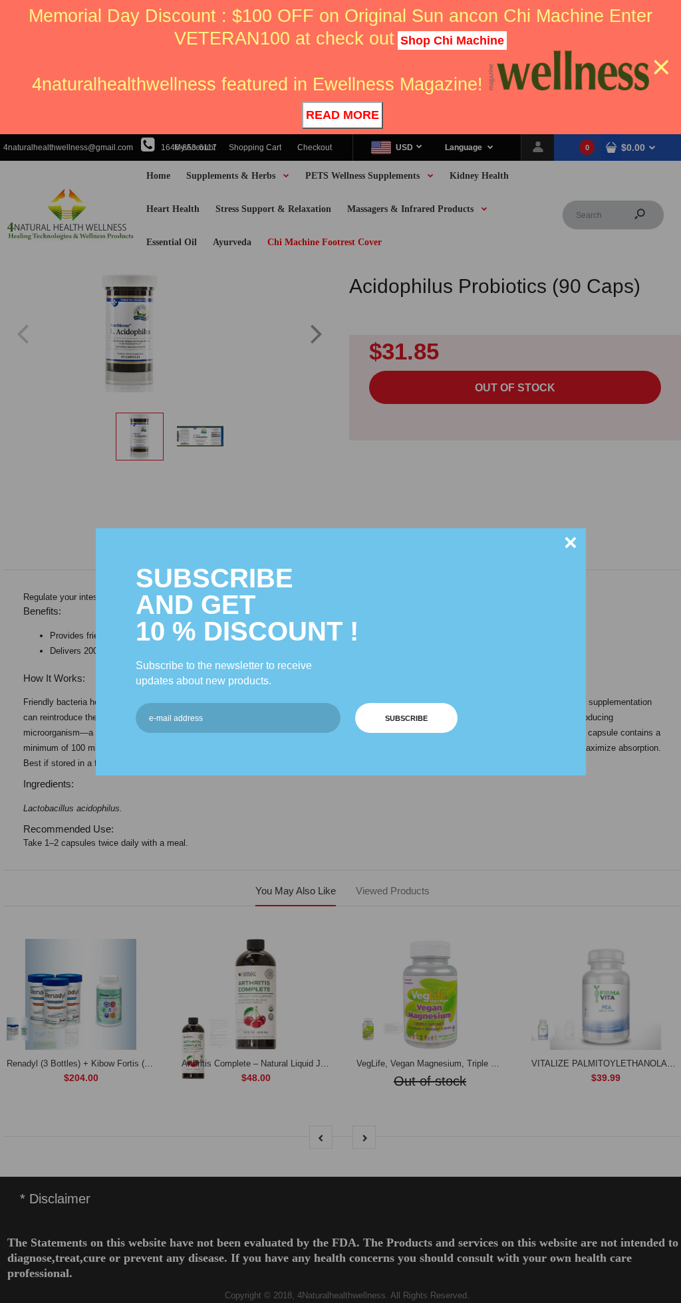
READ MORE (342, 115)
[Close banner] (661, 67)
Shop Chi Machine (452, 40)
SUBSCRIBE (406, 718)
